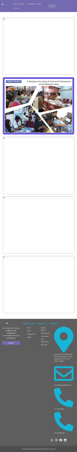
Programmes (31, 4)
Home (15, 4)
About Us (21, 4)
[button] (22, 4)
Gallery (39, 4)
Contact (16, 8)
